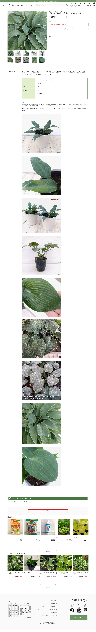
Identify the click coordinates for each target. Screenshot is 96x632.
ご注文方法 (53, 600)
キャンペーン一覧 (40, 606)
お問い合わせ (54, 609)
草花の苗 (9, 9)
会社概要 (53, 606)
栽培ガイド (39, 609)
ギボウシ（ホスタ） (15, 9)
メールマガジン (54, 615)
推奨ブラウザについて (56, 612)
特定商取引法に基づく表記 (42, 615)
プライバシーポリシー (41, 612)
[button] (56, 549)
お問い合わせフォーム (78, 617)
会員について (54, 603)
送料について (52, 36)
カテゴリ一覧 (39, 603)
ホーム (38, 600)
